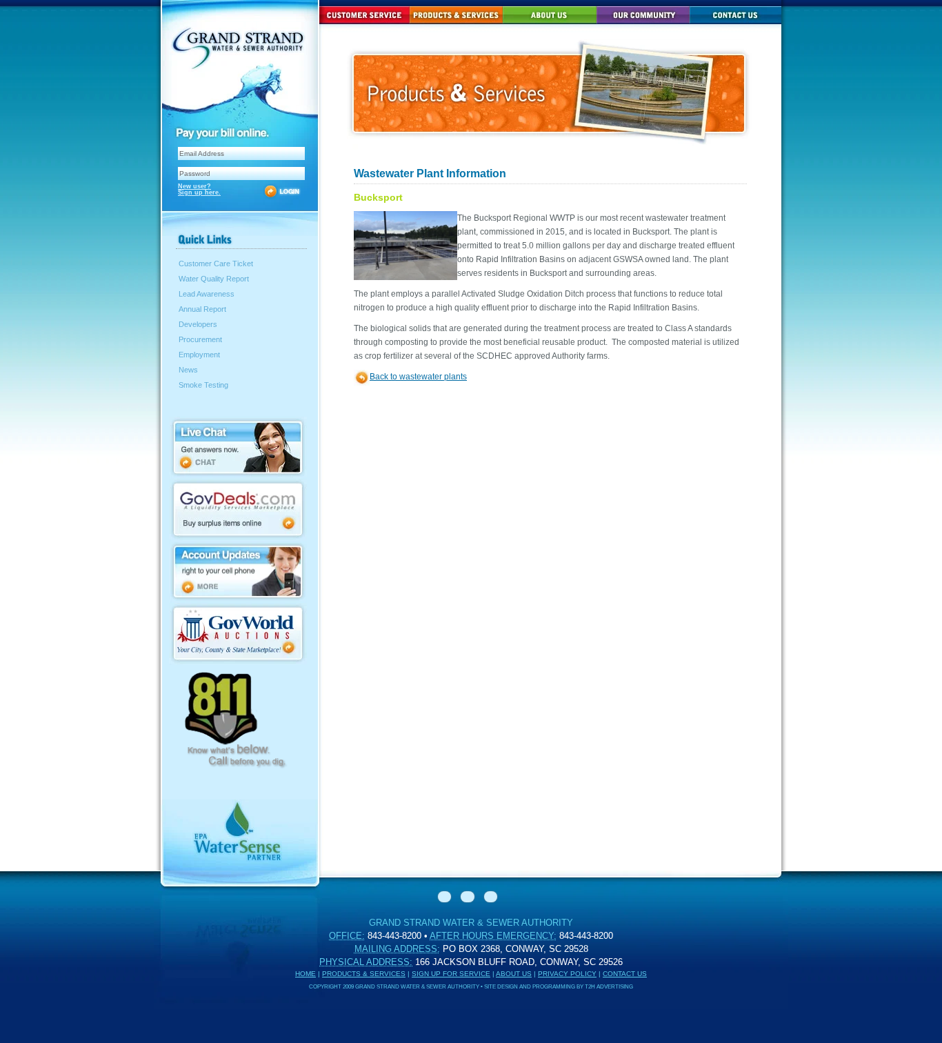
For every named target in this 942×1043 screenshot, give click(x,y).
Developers (198, 324)
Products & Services (363, 973)
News (188, 370)
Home (305, 973)
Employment (199, 354)
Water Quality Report (214, 279)
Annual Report (202, 309)
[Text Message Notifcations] (238, 599)
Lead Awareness (206, 294)
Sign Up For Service (451, 973)
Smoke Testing (203, 385)
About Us (514, 973)
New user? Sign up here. (199, 189)
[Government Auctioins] (238, 661)
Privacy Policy (567, 973)
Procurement (200, 339)
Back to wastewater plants (418, 376)
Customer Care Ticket (216, 263)
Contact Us (625, 973)
